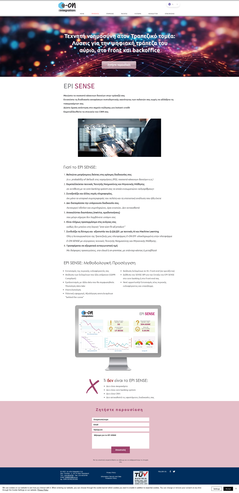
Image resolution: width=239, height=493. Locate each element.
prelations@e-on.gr (71, 477)
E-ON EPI (115, 231)
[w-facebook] (170, 471)
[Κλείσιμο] (236, 489)
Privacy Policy (42, 490)
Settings (216, 489)
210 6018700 (69, 475)
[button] (111, 13)
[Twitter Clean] (174, 471)
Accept (228, 489)
